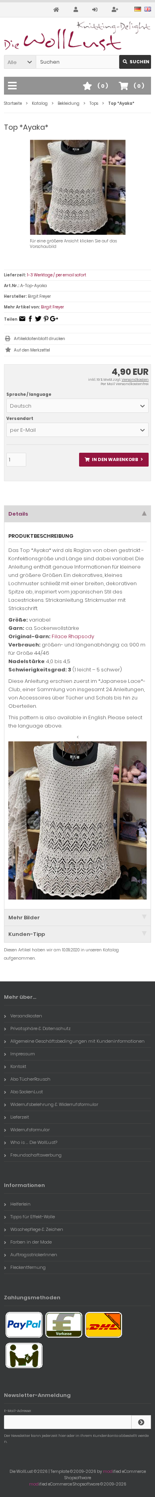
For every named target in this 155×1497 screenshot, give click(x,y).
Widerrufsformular (30, 1130)
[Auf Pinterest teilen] (46, 321)
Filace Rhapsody (73, 636)
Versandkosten (135, 379)
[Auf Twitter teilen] (38, 321)
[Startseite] (57, 9)
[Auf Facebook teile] (30, 321)
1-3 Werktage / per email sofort (56, 275)
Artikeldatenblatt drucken (39, 339)
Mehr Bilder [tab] (24, 917)
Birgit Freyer (52, 307)
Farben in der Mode (31, 1242)
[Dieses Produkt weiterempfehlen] (22, 321)
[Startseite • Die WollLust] (77, 36)
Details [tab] (18, 514)
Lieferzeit (19, 1117)
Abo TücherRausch (30, 1079)
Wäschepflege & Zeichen (36, 1229)
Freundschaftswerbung (36, 1155)
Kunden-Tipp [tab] (26, 934)
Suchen (135, 62)
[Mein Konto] (77, 9)
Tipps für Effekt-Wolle (32, 1216)
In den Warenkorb (114, 460)
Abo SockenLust (26, 1092)
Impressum (22, 1054)
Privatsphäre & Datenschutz (40, 1028)
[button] (20, 62)
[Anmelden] (96, 9)
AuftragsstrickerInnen (33, 1254)
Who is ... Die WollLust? (33, 1142)
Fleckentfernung (28, 1267)
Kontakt (18, 1066)
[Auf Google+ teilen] (54, 321)
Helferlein (20, 1204)
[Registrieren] (116, 9)
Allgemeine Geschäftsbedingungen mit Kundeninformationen (77, 1041)
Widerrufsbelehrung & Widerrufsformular (54, 1104)
